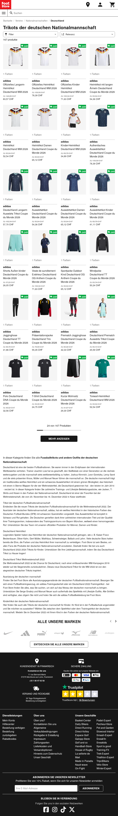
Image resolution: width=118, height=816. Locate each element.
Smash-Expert (104, 735)
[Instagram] (55, 810)
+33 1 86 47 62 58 (37, 680)
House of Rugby (84, 750)
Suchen (18, 13)
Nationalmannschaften (37, 20)
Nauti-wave (81, 764)
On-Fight (80, 768)
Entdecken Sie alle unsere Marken (59, 644)
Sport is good (103, 746)
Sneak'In (101, 739)
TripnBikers (102, 761)
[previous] (110, 621)
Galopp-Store (82, 739)
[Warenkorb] (112, 5)
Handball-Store (83, 746)
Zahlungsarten (41, 742)
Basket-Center (83, 720)
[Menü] (3, 13)
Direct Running (83, 727)
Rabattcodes (9, 739)
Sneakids (101, 742)
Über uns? (39, 720)
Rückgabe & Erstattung (46, 735)
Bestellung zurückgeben (36, 700)
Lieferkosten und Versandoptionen (43, 748)
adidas (7, 81)
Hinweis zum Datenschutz (48, 753)
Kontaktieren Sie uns (37, 671)
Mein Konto (8, 720)
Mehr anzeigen (59, 438)
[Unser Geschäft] (88, 5)
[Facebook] (46, 810)
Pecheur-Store (104, 724)
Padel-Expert (103, 720)
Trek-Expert (102, 753)
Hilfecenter (8, 724)
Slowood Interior (105, 731)
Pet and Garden (105, 727)
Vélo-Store (102, 764)
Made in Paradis (84, 761)
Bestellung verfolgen (13, 727)
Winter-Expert (103, 768)
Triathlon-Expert (105, 757)
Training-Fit (102, 750)
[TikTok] (63, 810)
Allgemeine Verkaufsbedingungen (46, 729)
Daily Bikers (81, 724)
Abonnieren (91, 788)
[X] (72, 810)
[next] (116, 621)
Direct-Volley (82, 731)
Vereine (19, 20)
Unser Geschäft (42, 757)
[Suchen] (11, 12)
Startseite (7, 20)
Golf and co (81, 742)
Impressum (40, 739)
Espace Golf (81, 735)
